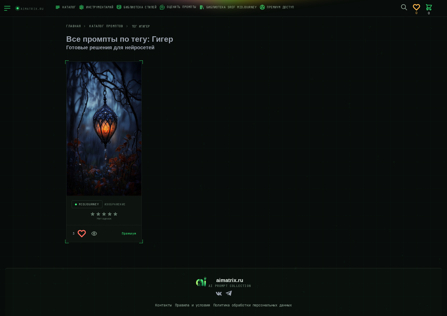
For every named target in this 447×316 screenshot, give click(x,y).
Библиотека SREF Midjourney (231, 7)
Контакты (163, 305)
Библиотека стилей (140, 7)
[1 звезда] (92, 214)
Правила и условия (192, 305)
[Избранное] (416, 7)
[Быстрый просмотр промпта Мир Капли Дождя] (94, 233)
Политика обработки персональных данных (252, 305)
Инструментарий (99, 7)
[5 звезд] (115, 214)
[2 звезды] (98, 214)
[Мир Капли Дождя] (103, 129)
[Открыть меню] (7, 8)
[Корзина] (429, 7)
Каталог (69, 7)
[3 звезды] (104, 214)
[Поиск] (404, 7)
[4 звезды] (109, 214)
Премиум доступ (280, 7)
